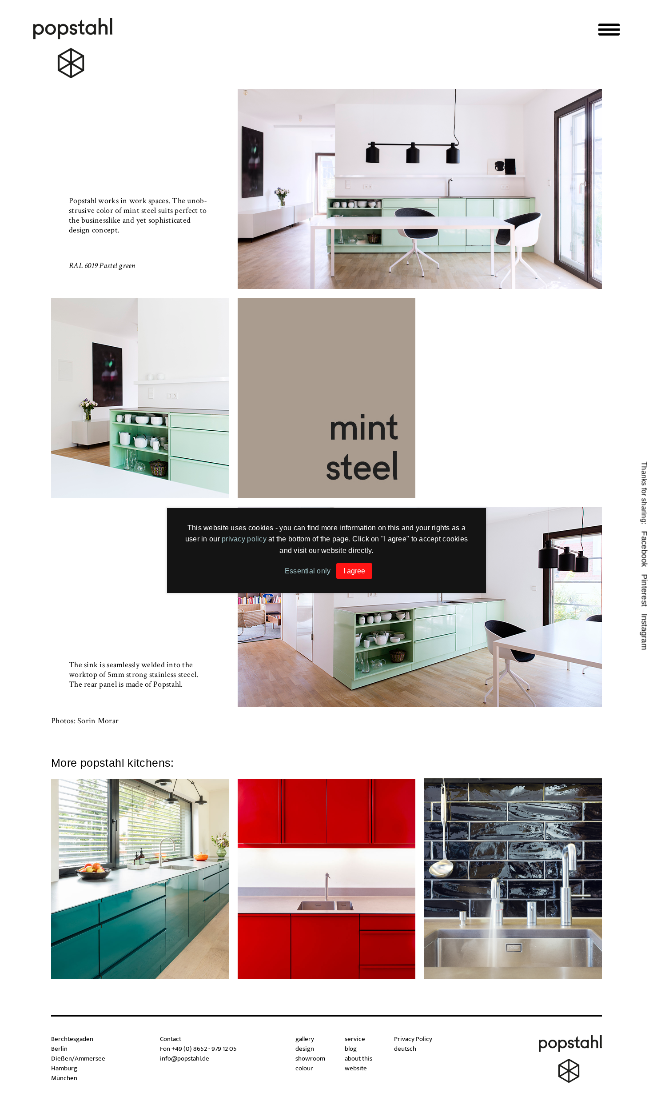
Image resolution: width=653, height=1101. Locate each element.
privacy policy (244, 539)
